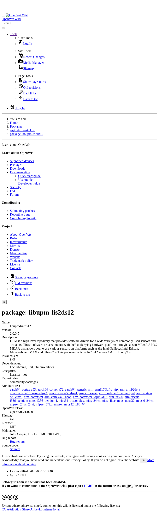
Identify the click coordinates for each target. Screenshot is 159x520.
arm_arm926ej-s (130, 389)
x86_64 (80, 404)
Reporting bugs (20, 214)
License (15, 264)
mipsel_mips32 (64, 404)
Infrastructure (18, 242)
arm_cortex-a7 (88, 393)
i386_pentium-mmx (23, 400)
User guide (25, 179)
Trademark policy (21, 260)
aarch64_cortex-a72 (50, 389)
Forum (14, 194)
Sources (15, 449)
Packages (16, 126)
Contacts (15, 268)
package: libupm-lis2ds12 (26, 134)
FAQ (13, 191)
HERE (89, 485)
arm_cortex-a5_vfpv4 (63, 393)
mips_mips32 (126, 400)
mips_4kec (108, 400)
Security (15, 187)
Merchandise (18, 253)
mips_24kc (93, 400)
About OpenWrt (20, 234)
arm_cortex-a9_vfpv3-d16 (90, 397)
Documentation (20, 172)
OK (144, 460)
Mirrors (15, 245)
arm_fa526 (116, 397)
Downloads (17, 168)
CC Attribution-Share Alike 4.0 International (31, 509)
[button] (13, 34)
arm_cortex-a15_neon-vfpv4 (28, 393)
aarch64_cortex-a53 (23, 389)
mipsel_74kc (44, 404)
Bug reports (17, 441)
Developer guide (29, 183)
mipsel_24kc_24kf (22, 404)
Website (15, 257)
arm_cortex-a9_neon (58, 397)
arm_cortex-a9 (33, 397)
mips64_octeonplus (71, 400)
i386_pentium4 (47, 400)
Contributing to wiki (23, 218)
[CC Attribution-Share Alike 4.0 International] (10, 498)
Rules (13, 238)
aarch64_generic (76, 389)
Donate (14, 249)
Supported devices (22, 161)
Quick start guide (29, 176)
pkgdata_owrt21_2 (22, 130)
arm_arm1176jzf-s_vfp (103, 389)
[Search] (3, 28)
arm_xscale (132, 397)
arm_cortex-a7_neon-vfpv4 (117, 393)
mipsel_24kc (144, 400)
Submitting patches (22, 210)
